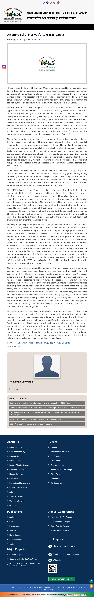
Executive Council (16, 469)
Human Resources (16, 474)
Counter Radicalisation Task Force (23, 559)
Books (11, 521)
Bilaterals (54, 447)
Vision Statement (16, 496)
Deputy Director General (19, 465)
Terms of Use (60, 587)
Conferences (56, 456)
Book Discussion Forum (60, 452)
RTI (20, 587)
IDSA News (13, 478)
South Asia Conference (60, 526)
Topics (11, 544)
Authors (12, 517)
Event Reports (56, 460)
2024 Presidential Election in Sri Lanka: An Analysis (31, 424)
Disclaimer (71, 587)
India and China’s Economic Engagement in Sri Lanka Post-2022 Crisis (40, 403)
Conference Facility (17, 452)
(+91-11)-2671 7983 (67, 546)
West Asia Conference (60, 530)
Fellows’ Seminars (58, 465)
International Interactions (19, 483)
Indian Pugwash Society (61, 579)
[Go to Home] (91, 581)
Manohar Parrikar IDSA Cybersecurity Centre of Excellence (24, 564)
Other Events (56, 474)
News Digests (14, 535)
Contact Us (14, 456)
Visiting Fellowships (17, 501)
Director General (16, 460)
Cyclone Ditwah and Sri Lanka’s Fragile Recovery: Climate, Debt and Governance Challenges (44, 413)
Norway (57, 343)
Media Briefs (56, 478)
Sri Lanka (66, 343)
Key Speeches (56, 483)
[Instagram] (4, 67)
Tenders (13, 587)
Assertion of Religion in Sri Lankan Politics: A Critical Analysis (36, 419)
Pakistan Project (16, 554)
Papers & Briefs (15, 539)
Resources (49, 587)
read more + (14, 389)
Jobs (11, 492)
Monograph (14, 526)
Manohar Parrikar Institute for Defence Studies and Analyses (57, 13)
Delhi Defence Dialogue (60, 521)
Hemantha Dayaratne (21, 381)
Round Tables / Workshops (61, 469)
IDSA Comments (33, 39)
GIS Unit (12, 505)
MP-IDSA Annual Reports (33, 587)
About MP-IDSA (16, 447)
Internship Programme (18, 487)
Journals (12, 530)
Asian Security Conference (61, 517)
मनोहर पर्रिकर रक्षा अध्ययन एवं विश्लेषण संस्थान (51, 18)
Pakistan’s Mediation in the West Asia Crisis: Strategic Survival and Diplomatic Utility (46, 407)
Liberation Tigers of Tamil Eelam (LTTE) (35, 343)
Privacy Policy (48, 589)
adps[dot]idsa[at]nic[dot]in (69, 554)
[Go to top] (91, 586)
